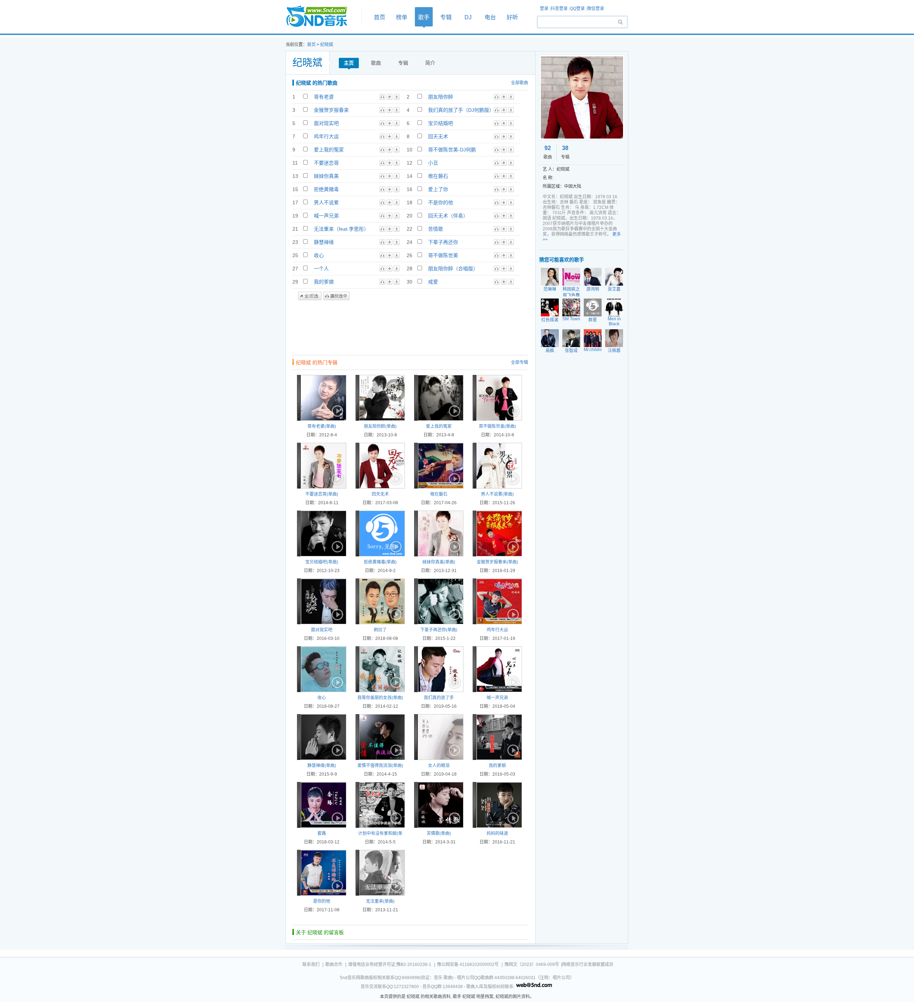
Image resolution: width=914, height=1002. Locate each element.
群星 (592, 319)
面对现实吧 (326, 123)
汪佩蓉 (614, 350)
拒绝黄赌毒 (326, 189)
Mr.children (594, 349)
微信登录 (595, 8)
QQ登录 (577, 8)
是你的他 (321, 901)
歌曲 (376, 63)
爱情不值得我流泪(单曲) (380, 765)
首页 (321, 16)
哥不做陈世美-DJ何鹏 (452, 149)
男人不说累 (326, 202)
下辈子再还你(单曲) (438, 629)
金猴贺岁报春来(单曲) (497, 562)
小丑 (433, 163)
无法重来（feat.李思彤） (341, 229)
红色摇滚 (549, 319)
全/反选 (309, 296)
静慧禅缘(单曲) (321, 765)
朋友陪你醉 (440, 97)
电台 (490, 17)
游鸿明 (592, 289)
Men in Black (614, 321)
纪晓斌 (326, 44)
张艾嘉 (614, 289)
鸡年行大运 (326, 136)
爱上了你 (438, 189)
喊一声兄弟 (326, 216)
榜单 (401, 17)
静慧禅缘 (324, 242)
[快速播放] (336, 411)
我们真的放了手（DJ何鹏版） (461, 110)
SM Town (571, 318)
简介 (430, 63)
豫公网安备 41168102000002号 (468, 964)
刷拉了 (380, 629)
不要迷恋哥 (326, 163)
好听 (512, 17)
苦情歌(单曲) (439, 833)
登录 (544, 8)
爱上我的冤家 (329, 149)
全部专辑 (519, 362)
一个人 (321, 268)
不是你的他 (440, 202)
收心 (319, 255)
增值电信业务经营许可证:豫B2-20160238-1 (389, 964)
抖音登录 (559, 8)
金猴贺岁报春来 (331, 110)
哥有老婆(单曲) (321, 426)
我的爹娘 (324, 282)
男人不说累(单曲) (497, 494)
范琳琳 (549, 289)
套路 (321, 833)
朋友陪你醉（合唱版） (453, 268)
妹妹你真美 (326, 176)
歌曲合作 (333, 964)
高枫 (550, 350)
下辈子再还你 (443, 242)
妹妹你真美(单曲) (438, 562)
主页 (349, 63)
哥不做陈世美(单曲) (497, 426)
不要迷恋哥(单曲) (321, 494)
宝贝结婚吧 (440, 123)
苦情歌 (435, 229)
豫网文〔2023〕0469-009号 (531, 964)
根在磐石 (438, 176)
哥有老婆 (324, 97)
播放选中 (336, 296)
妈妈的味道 (497, 833)
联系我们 (311, 964)
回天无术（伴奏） (448, 216)
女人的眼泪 (439, 765)
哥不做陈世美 (443, 255)
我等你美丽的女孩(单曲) (380, 697)
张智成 (571, 350)
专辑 (446, 17)
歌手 (424, 17)
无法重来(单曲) (380, 901)
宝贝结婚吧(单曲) (321, 562)
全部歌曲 (519, 82)
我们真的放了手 (439, 697)
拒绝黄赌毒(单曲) (380, 562)
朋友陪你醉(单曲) (380, 426)
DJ (468, 17)
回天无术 (438, 136)
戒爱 (433, 282)
